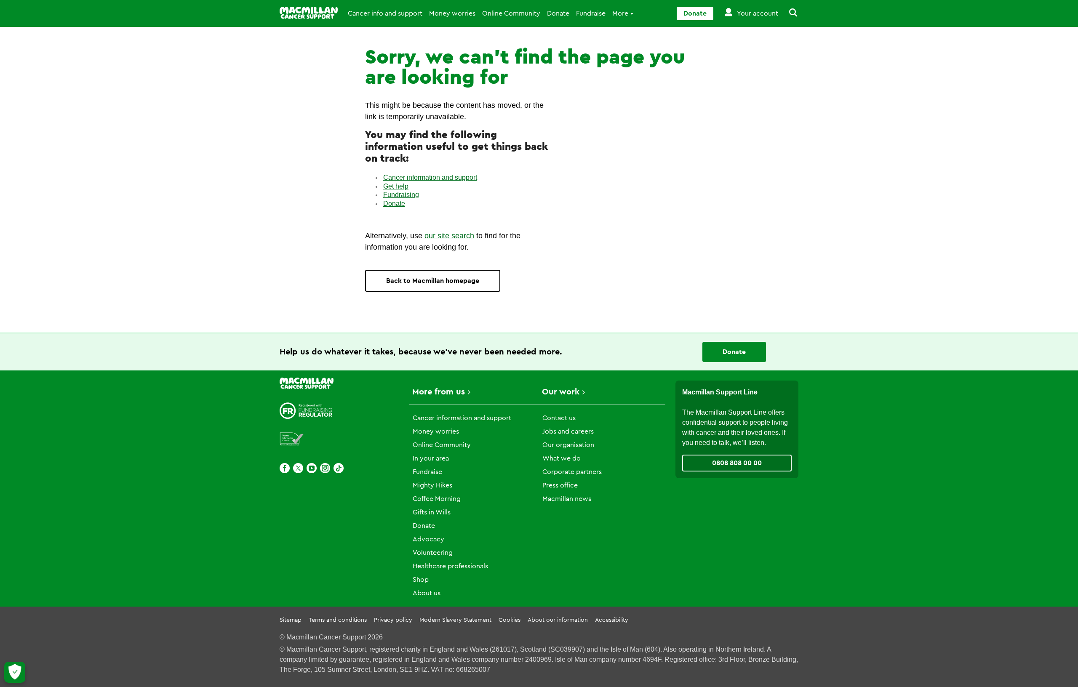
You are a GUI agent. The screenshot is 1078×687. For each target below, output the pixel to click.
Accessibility (611, 620)
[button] (788, 13)
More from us (438, 392)
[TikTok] (339, 468)
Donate (558, 13)
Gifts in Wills (432, 512)
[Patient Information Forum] (292, 439)
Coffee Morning (437, 498)
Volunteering (433, 552)
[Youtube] (312, 468)
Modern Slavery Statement (455, 620)
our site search (449, 236)
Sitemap (291, 620)
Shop (421, 579)
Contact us (559, 418)
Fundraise (591, 13)
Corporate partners (572, 472)
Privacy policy (393, 620)
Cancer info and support (385, 13)
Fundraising (401, 194)
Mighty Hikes (432, 485)
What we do (561, 458)
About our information (558, 620)
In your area (431, 458)
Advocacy (428, 539)
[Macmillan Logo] (309, 13)
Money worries (452, 13)
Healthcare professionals (450, 566)
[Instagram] (325, 468)
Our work (560, 392)
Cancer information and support (430, 177)
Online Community (511, 13)
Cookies (509, 620)
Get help (395, 186)
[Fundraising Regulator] (306, 410)
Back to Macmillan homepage (432, 280)
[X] (298, 468)
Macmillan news (566, 498)
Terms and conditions (338, 620)
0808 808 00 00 (737, 463)
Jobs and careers (568, 431)
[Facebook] (285, 468)
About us (426, 593)
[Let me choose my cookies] (14, 672)
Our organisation (568, 445)
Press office (560, 485)
